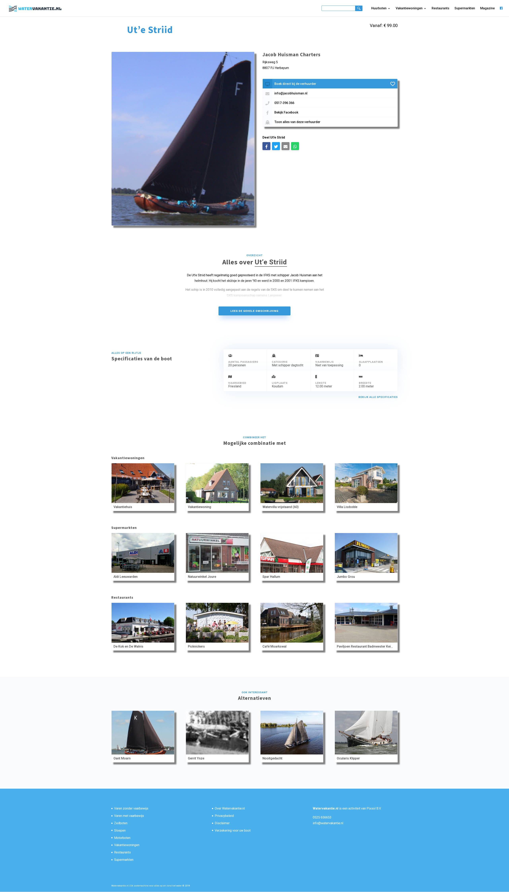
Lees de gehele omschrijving (254, 310)
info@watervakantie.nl (328, 823)
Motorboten (122, 838)
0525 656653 (322, 817)
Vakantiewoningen (409, 8)
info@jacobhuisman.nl (290, 93)
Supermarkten (465, 8)
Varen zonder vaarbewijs (131, 808)
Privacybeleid (224, 816)
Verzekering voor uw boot (233, 830)
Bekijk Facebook (286, 112)
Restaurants (440, 8)
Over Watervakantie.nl (230, 808)
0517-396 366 (284, 103)
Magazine (487, 8)
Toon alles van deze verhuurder (297, 122)
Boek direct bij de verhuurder (295, 84)
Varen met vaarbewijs (129, 816)
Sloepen (120, 830)
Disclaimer (222, 823)
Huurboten (379, 8)
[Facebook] (501, 11)
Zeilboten (120, 823)
